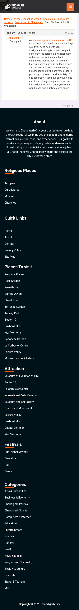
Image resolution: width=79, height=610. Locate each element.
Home (7, 19)
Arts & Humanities (15, 491)
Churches (10, 202)
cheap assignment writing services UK (51, 40)
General (9, 542)
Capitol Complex (14, 427)
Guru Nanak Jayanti (16, 451)
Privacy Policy (13, 250)
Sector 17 (10, 319)
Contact (9, 243)
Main (8, 588)
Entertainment (13, 529)
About (8, 237)
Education (11, 523)
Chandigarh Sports (16, 510)
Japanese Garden (15, 339)
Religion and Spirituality (19, 562)
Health (8, 549)
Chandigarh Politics (16, 504)
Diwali (8, 471)
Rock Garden (12, 280)
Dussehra (10, 458)
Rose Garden (12, 287)
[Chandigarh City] (14, 6)
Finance (9, 536)
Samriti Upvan (13, 293)
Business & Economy (17, 497)
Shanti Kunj (11, 300)
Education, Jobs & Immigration (38, 19)
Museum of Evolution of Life (22, 375)
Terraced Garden (15, 306)
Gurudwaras (12, 189)
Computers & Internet (18, 516)
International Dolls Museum (21, 395)
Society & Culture (15, 568)
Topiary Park (12, 313)
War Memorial (13, 332)
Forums (16, 19)
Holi (7, 464)
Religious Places (14, 274)
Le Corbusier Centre (17, 345)
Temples (10, 183)
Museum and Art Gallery (19, 358)
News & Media (13, 555)
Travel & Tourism (15, 581)
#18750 (69, 33)
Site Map (10, 256)
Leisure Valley (13, 352)
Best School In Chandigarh (29, 22)
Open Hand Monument (18, 408)
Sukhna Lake (12, 326)
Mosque (9, 196)
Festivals (10, 575)
